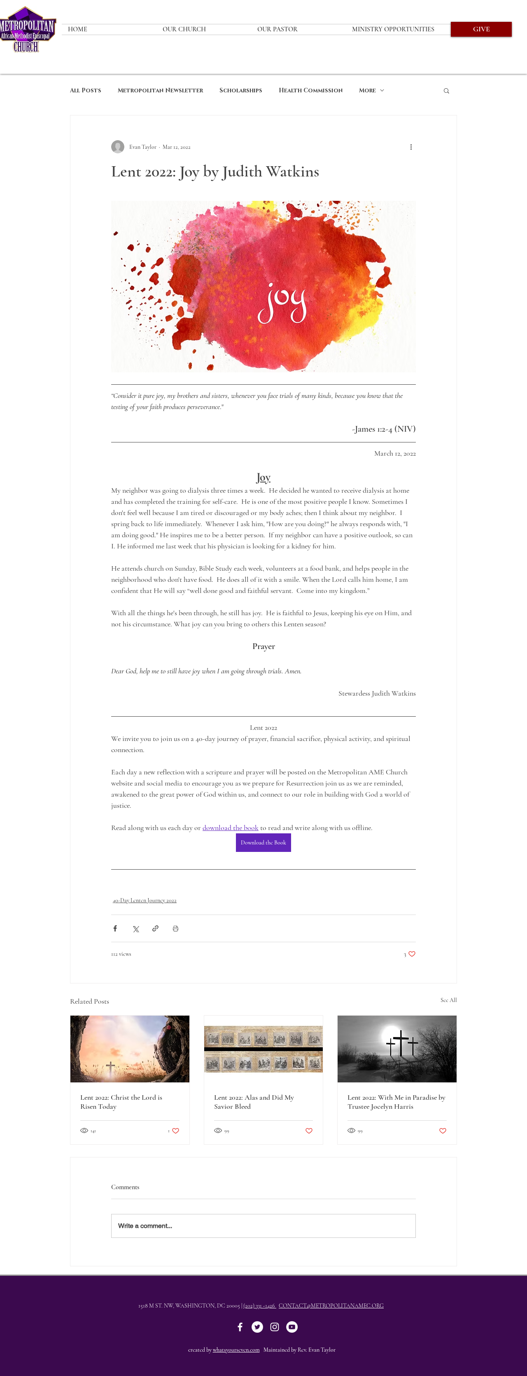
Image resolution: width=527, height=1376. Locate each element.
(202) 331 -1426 (259, 1305)
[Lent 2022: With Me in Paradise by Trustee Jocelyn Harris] (397, 1049)
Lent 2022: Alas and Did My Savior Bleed (254, 1102)
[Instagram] (274, 1327)
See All (449, 1000)
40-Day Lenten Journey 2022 (145, 900)
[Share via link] (155, 928)
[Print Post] (176, 928)
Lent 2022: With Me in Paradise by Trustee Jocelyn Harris (396, 1102)
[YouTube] (292, 1327)
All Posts (85, 90)
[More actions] (411, 147)
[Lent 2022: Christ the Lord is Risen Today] (129, 1049)
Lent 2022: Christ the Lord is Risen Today (121, 1102)
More (367, 90)
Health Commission (311, 90)
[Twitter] (257, 1327)
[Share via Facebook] (115, 928)
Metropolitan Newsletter (160, 90)
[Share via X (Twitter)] (135, 928)
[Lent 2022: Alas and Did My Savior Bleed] (263, 1049)
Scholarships (240, 90)
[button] (446, 90)
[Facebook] (240, 1327)
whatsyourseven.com (236, 1349)
